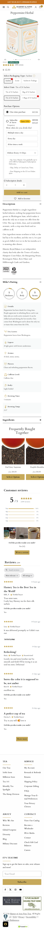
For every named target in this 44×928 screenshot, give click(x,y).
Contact (27, 837)
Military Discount (10, 843)
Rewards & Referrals (32, 772)
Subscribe (22, 882)
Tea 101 (6, 781)
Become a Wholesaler (28, 827)
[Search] (8, 7)
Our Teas (6, 768)
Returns (27, 777)
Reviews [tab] (12, 562)
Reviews (6, 825)
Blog (5, 839)
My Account (29, 768)
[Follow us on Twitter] (10, 889)
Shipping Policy (30, 781)
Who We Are (8, 820)
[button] (22, 508)
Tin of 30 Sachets (12, 92)
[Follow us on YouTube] (20, 889)
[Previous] (5, 59)
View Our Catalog (31, 820)
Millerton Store (9, 777)
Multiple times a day (15, 133)
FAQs (26, 791)
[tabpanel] (22, 655)
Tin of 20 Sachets (12, 98)
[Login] (36, 7)
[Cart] (40, 7)
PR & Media (29, 833)
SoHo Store (7, 772)
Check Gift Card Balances (31, 844)
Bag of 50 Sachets (28, 92)
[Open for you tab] (5, 924)
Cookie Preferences (11, 920)
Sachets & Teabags (30, 80)
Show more (22, 739)
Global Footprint (9, 830)
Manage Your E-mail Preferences (31, 797)
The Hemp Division (11, 794)
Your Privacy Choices (29, 805)
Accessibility (31, 917)
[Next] (39, 59)
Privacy (21, 917)
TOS (15, 917)
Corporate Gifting (31, 786)
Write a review (22, 552)
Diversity (6, 834)
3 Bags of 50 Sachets (29, 98)
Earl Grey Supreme (13, 467)
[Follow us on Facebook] (5, 889)
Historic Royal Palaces (12, 249)
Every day (11, 138)
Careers (27, 850)
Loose (17, 80)
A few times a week (15, 144)
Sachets (8, 80)
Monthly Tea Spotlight (8, 788)
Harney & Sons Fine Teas (20, 913)
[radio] (22, 112)
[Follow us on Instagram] (15, 889)
